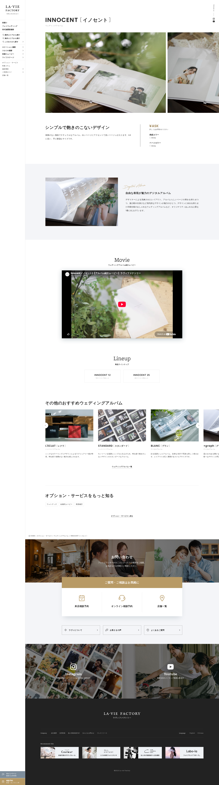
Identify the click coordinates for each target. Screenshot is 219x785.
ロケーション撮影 (9, 47)
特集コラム (6, 66)
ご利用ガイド (7, 72)
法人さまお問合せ (88, 733)
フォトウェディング (9, 26)
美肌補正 (79, 504)
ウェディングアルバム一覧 (122, 467)
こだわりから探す (11, 42)
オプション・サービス (10, 62)
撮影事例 (5, 69)
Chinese (200, 733)
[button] (199, 425)
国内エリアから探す (12, 35)
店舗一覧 (5, 75)
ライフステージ (8, 57)
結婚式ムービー (66, 504)
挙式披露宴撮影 (8, 29)
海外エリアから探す (12, 38)
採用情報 (62, 733)
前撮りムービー (8, 54)
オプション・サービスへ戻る (122, 516)
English (192, 733)
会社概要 (54, 733)
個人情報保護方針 (74, 733)
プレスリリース (102, 733)
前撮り (4, 23)
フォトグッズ (52, 504)
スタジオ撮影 (7, 50)
